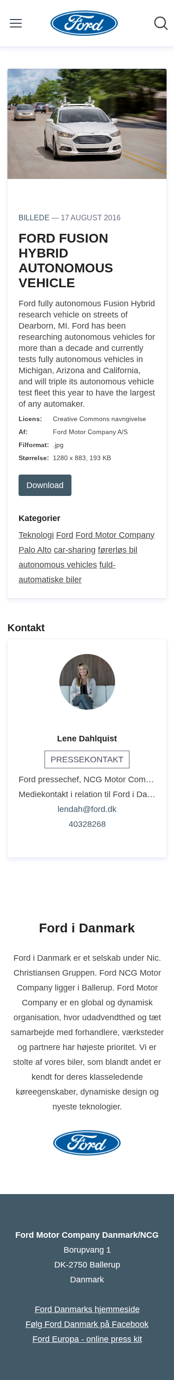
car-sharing (75, 550)
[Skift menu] (16, 23)
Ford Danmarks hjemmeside (87, 1309)
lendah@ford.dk (87, 809)
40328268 (87, 824)
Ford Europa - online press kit (87, 1339)
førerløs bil (117, 550)
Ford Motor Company (115, 535)
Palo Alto (35, 550)
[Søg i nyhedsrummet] (161, 23)
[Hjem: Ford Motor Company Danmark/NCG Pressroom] (84, 23)
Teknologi (36, 535)
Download (45, 485)
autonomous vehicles (58, 564)
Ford (64, 535)
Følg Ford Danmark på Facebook (87, 1324)
